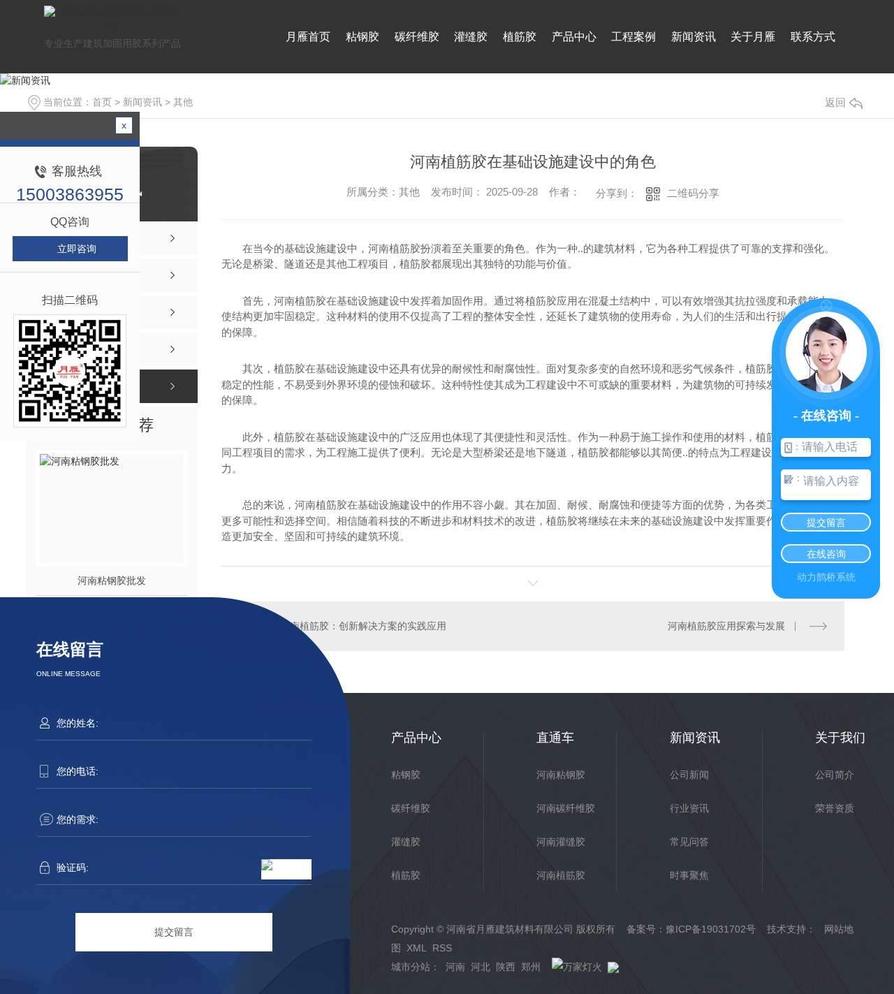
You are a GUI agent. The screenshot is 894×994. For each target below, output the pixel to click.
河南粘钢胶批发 (112, 580)
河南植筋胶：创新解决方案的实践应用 (363, 625)
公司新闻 (689, 774)
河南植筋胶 (560, 875)
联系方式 (813, 37)
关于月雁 (753, 37)
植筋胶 (519, 37)
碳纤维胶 (417, 37)
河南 (455, 966)
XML (416, 947)
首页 (102, 102)
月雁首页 (308, 37)
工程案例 (633, 37)
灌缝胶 (471, 37)
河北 (480, 966)
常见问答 (689, 841)
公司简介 (834, 774)
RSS (442, 947)
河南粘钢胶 (560, 774)
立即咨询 (76, 248)
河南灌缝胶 (560, 841)
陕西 (505, 966)
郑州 (531, 966)
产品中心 (574, 37)
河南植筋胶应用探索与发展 (726, 625)
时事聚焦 (689, 875)
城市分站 (410, 966)
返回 (835, 102)
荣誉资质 (834, 808)
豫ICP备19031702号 (711, 929)
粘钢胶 (362, 37)
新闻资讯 (693, 37)
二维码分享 (693, 193)
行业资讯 (689, 808)
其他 (183, 102)
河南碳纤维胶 (565, 808)
